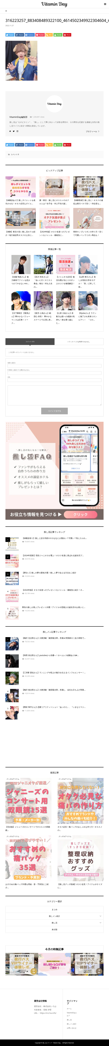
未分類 (54, 929)
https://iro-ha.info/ (48, 1013)
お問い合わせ (71, 1028)
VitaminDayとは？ (72, 1014)
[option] (42, 964)
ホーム (69, 1008)
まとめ (54, 909)
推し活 (54, 922)
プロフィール (91, 131)
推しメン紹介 (54, 916)
